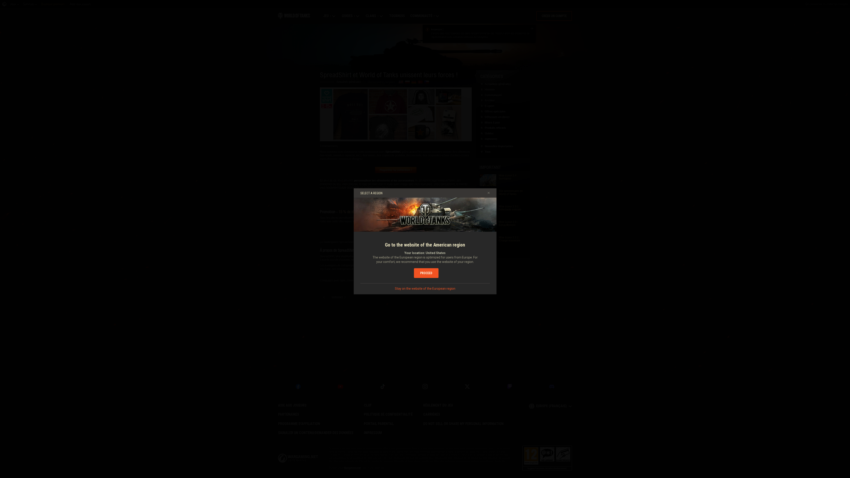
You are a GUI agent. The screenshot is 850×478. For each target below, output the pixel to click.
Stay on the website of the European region (425, 288)
